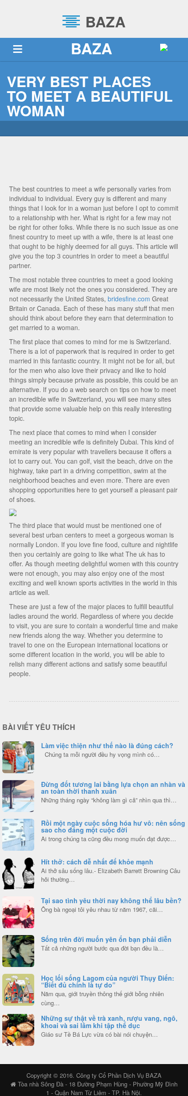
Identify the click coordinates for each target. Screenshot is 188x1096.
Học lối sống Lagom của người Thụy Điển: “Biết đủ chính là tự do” (107, 981)
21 (18, 950)
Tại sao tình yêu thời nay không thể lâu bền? (111, 900)
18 (18, 1028)
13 (18, 988)
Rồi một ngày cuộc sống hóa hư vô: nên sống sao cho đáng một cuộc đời (113, 826)
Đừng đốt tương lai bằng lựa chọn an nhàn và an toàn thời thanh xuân (113, 788)
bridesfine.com (129, 298)
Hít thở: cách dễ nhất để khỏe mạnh (97, 861)
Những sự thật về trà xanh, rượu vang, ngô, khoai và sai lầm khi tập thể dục (109, 1021)
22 (18, 833)
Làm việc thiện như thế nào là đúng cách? (107, 745)
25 (18, 756)
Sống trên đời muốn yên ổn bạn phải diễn (106, 939)
